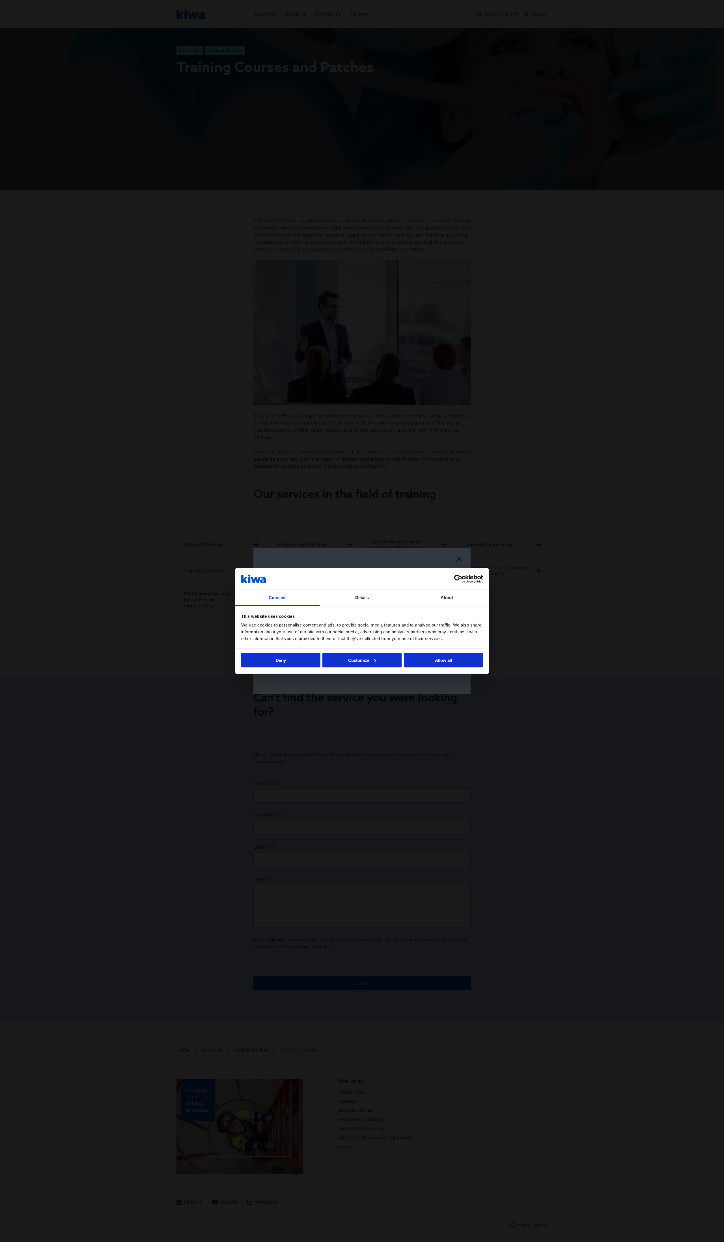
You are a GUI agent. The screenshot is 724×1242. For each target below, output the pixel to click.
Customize (358, 660)
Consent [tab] (277, 597)
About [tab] (447, 597)
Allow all (443, 660)
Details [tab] (362, 597)
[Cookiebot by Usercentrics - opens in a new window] (458, 579)
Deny (281, 660)
